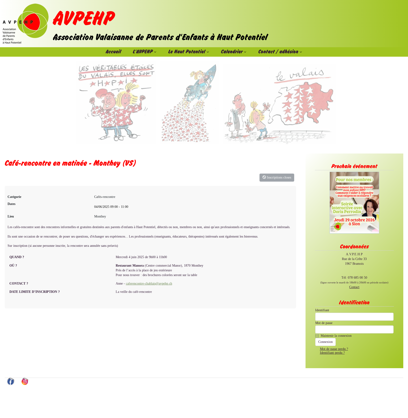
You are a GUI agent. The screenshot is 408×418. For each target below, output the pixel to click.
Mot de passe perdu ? (334, 349)
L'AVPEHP (143, 52)
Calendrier (232, 52)
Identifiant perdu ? (332, 352)
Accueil (113, 52)
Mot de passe (323, 323)
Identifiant (322, 310)
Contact (354, 287)
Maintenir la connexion (336, 335)
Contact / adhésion (278, 52)
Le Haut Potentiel (186, 52)
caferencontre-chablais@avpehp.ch (149, 283)
